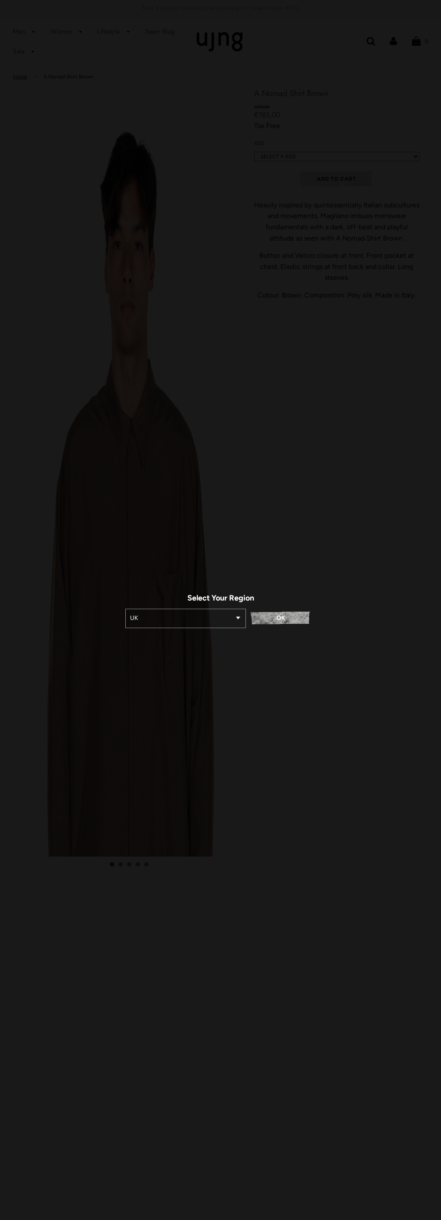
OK (280, 618)
